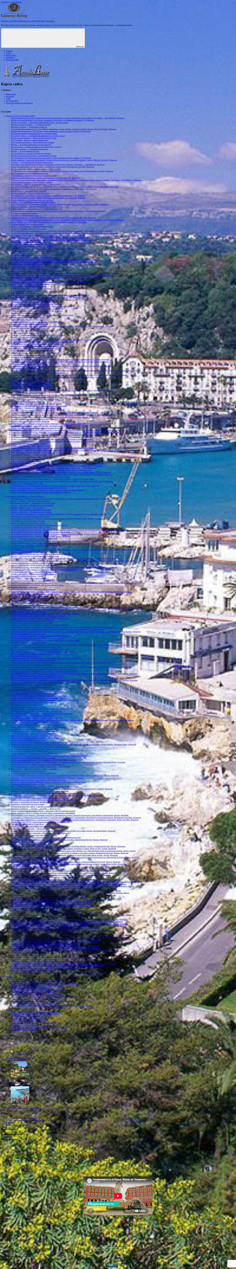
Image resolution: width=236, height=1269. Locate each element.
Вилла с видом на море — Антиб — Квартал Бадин (32, 258)
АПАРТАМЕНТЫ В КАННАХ (24, 1030)
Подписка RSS (12, 60)
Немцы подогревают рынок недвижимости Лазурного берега (36, 994)
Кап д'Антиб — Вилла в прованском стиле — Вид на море (35, 184)
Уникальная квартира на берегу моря (26, 600)
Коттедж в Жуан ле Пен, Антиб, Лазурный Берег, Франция (35, 244)
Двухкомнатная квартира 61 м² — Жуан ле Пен (30, 603)
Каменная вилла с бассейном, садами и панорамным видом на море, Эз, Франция (45, 178)
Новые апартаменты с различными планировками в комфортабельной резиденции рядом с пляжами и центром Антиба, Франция (65, 880)
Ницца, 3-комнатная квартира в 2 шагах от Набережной (34, 538)
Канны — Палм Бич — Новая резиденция (28, 955)
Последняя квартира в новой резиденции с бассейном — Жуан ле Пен (40, 767)
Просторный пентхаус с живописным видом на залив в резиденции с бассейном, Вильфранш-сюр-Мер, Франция (58, 629)
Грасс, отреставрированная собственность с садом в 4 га (34, 399)
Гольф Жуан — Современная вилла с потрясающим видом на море (39, 406)
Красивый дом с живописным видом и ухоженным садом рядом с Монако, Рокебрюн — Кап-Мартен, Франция (57, 164)
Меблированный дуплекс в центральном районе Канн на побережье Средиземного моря (48, 793)
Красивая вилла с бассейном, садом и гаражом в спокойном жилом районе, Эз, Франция (48, 196)
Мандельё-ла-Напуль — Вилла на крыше (28, 643)
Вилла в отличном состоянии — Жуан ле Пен (30, 457)
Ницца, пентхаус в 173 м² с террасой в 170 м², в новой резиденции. (39, 742)
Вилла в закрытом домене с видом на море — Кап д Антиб (35, 169)
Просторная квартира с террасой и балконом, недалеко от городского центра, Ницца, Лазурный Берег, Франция (58, 913)
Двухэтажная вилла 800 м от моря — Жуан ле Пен (32, 452)
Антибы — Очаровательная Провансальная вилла (32, 162)
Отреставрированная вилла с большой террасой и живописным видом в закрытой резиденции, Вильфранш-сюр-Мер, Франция (64, 233)
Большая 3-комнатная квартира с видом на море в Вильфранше (37, 725)
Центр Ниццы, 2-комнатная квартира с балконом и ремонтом (36, 678)
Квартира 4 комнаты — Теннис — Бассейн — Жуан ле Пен (36, 809)
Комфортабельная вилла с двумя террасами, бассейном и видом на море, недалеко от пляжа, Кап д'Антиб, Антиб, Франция (62, 390)
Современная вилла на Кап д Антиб (26, 401)
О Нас (8, 53)
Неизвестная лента (18, 1251)
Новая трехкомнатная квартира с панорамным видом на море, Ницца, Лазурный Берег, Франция (51, 902)
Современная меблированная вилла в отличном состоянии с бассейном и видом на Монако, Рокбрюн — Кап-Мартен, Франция (64, 273)
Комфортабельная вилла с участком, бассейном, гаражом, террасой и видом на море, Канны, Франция (54, 417)
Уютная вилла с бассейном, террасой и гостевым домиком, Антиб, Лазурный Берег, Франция (50, 437)
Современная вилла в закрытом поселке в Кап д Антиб (34, 355)
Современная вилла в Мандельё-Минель (28, 269)
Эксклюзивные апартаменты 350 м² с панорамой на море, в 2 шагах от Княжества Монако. (49, 756)
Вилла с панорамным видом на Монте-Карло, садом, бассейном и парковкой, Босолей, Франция (51, 240)
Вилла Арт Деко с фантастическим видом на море (32, 331)
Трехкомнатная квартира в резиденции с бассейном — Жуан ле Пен (39, 917)
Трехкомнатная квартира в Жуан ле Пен (27, 784)
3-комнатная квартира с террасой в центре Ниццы (32, 620)
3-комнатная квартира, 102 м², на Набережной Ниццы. (34, 773)
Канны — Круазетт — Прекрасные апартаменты (31, 512)
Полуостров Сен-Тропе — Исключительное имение (32, 142)
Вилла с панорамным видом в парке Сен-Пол (30, 419)
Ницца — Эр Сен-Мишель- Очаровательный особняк (33, 202)
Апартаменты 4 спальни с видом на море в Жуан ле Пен (34, 953)
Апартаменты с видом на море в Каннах (28, 521)
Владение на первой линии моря (24, 215)
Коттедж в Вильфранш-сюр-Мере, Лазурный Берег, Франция (36, 304)
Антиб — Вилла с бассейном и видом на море (30, 280)
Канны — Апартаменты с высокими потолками (31, 510)
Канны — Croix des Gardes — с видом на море (30, 284)
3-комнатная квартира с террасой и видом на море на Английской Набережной (44, 671)
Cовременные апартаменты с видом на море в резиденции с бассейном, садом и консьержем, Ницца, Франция (57, 541)
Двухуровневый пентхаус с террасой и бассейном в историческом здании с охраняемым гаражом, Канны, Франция (59, 499)
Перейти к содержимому (11, 2)
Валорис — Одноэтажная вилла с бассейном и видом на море (37, 335)
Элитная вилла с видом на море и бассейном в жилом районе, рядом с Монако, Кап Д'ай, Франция (52, 277)
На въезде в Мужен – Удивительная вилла (28, 229)
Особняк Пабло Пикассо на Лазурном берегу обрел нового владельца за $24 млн (45, 983)
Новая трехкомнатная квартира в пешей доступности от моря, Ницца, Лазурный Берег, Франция (51, 906)
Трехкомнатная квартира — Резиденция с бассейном (33, 589)
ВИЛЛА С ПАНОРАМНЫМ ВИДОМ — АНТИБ (32, 357)
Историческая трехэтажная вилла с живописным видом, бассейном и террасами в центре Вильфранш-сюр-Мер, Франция (62, 171)
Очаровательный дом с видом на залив (27, 224)
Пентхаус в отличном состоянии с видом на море (31, 802)
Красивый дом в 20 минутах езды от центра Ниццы (32, 386)
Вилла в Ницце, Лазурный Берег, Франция (29, 191)
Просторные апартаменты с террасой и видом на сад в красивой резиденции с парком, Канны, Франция (55, 534)
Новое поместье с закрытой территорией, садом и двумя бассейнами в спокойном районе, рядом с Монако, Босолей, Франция (64, 160)
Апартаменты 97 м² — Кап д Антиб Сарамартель (31, 687)
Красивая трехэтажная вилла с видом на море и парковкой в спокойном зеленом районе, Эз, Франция (53, 189)
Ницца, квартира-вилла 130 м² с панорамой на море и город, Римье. (39, 696)
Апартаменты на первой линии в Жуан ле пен (30, 516)
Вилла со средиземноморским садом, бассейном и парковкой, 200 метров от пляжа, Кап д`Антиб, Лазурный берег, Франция (63, 441)
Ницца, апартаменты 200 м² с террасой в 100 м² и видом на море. (38, 698)
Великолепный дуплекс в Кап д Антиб (27, 576)
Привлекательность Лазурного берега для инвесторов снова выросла (40, 981)
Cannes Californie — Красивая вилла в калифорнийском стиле (37, 209)
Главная (9, 51)
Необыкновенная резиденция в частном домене (31, 581)
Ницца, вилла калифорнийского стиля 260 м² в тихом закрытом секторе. (41, 306)
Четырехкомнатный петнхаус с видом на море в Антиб (34, 835)
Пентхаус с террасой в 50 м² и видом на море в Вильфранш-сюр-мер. (40, 625)
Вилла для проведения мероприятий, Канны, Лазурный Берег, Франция (41, 492)
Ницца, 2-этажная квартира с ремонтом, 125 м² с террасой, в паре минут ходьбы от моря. (48, 782)
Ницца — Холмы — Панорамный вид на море (30, 446)
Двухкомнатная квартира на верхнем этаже (29, 612)
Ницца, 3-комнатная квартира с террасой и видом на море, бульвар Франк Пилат (45, 787)
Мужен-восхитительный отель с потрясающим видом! (34, 156)
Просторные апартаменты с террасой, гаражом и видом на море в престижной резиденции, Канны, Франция (57, 519)
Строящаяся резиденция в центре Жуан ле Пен (30, 527)
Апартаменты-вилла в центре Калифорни (28, 771)
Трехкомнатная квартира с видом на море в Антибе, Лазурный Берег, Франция (44, 933)
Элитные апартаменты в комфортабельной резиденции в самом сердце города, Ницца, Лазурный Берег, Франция (58, 973)
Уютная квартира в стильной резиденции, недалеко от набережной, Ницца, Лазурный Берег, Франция (54, 897)
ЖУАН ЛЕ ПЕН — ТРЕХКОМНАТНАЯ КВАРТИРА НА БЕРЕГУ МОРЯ (42, 709)
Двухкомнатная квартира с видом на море (28, 707)
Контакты (10, 57)
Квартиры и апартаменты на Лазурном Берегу (25, 496)
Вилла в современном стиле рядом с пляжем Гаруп (32, 397)
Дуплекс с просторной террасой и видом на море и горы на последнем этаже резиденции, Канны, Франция (56, 795)
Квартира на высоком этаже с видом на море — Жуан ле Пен (36, 711)
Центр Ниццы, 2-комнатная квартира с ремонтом (31, 623)
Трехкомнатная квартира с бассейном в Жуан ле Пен (33, 758)
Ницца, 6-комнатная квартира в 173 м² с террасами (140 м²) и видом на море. (43, 811)
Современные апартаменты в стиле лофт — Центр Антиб (35, 594)
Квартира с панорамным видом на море (27, 804)
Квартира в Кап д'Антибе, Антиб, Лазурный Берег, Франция (36, 736)
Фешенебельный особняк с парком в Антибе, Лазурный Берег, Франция (41, 426)
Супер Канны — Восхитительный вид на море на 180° (34, 176)
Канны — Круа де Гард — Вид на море (27, 507)
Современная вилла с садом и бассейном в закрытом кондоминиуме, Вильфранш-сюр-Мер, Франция (53, 218)
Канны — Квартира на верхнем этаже (27, 552)
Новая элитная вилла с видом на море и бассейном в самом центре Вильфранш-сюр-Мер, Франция (52, 167)
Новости (9, 977)
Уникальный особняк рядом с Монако (27, 264)
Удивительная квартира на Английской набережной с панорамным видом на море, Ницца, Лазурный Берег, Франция (60, 930)
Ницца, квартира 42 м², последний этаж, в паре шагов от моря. (37, 585)
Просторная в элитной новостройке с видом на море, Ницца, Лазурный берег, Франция (48, 911)
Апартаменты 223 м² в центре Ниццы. (27, 705)
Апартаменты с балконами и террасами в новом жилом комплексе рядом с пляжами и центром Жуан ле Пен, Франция (61, 875)
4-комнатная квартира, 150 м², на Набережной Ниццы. (34, 694)
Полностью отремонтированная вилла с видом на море (34, 133)
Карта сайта (11, 55)
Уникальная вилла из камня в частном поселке (30, 302)
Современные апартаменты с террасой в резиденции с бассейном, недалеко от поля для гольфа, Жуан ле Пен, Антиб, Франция (64, 855)
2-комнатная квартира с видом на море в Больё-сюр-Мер (34, 729)
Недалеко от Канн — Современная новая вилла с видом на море (38, 136)
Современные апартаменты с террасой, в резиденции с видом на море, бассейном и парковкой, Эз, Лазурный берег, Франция (63, 964)
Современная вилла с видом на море (26, 368)
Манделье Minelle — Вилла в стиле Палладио (30, 193)
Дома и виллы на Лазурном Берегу (20, 116)
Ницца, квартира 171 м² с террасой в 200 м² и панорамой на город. (39, 833)
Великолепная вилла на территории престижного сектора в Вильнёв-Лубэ (42, 342)
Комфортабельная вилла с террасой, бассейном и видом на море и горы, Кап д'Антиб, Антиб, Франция (54, 413)
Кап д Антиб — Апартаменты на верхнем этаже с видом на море (38, 598)
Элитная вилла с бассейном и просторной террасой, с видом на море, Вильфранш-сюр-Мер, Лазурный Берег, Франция (61, 366)
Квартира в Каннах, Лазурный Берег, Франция (30, 844)
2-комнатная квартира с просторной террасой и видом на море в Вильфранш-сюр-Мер (47, 753)
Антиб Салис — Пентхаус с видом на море (29, 596)
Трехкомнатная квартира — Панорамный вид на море (33, 572)
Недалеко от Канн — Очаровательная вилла (29, 149)
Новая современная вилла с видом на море (29, 364)
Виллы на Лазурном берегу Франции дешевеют (31, 988)
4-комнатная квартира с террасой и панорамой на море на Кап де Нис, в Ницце (44, 800)
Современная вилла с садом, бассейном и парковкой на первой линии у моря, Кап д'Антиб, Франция (53, 468)
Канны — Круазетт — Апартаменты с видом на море (33, 574)
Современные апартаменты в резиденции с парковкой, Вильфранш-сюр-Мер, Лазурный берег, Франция (54, 942)
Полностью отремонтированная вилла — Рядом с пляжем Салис (38, 346)
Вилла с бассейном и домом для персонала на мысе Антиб (35, 428)
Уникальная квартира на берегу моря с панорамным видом (35, 543)
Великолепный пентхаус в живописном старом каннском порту (37, 868)
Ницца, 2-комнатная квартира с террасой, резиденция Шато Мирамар (40, 636)
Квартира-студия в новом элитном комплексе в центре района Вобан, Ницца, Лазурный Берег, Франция (55, 899)
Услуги (9, 1010)
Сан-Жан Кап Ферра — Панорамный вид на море (32, 251)
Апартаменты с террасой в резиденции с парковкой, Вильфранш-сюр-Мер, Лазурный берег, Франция (53, 961)
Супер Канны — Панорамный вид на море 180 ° (31, 388)
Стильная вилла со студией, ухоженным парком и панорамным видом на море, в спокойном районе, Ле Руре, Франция (61, 472)
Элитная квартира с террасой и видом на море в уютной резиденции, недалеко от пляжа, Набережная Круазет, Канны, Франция (65, 775)
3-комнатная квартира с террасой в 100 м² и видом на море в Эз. (38, 764)
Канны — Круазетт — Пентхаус (24, 587)
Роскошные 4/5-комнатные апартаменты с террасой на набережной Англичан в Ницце (47, 778)
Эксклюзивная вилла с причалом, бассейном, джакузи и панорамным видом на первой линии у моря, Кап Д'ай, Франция (62, 275)
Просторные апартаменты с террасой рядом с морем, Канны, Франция (40, 536)
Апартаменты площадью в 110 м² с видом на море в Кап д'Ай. (37, 718)
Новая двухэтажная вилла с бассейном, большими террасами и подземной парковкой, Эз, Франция (52, 120)
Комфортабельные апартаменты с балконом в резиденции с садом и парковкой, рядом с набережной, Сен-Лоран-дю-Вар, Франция (66, 891)
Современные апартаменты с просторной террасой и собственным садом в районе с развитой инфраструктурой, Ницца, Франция (65, 862)
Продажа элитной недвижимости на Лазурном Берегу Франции (28, 21)
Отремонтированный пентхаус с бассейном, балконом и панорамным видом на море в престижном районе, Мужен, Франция (64, 873)
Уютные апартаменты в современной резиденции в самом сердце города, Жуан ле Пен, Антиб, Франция (55, 928)
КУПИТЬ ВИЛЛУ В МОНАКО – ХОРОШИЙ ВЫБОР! (34, 1023)
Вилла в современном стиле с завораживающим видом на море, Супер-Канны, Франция (48, 198)
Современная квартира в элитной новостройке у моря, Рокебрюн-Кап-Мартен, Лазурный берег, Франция (55, 946)
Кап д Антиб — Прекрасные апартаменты (28, 578)
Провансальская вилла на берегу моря (27, 266)
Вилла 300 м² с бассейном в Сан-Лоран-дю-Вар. (31, 382)
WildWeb (118, 1261)
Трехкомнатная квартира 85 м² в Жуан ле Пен (30, 751)
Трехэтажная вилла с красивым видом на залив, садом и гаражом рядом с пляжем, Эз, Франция (51, 158)
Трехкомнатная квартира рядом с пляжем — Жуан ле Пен (35, 738)
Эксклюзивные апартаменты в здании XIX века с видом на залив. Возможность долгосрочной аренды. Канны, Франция (61, 789)
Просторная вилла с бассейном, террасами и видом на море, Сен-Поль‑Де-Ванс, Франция (48, 282)
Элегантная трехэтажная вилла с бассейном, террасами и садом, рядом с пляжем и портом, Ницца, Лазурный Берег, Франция (63, 129)
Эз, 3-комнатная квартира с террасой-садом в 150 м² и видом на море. (40, 747)
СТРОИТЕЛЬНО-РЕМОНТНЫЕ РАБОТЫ (29, 1019)
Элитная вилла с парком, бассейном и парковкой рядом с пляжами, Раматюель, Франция (48, 249)
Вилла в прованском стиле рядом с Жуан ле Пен (31, 384)
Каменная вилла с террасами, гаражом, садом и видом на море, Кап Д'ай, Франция (45, 297)
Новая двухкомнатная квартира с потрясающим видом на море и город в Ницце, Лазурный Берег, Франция (56, 966)
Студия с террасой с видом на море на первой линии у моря (36, 647)
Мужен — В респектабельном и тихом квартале (31, 145)
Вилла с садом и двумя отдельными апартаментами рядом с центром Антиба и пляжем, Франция (51, 439)
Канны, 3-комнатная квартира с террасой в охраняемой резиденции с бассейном (44, 700)
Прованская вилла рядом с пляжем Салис (28, 328)
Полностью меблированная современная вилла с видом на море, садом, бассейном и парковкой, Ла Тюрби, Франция (60, 359)
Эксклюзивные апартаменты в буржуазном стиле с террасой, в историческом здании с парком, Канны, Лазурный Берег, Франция (65, 558)
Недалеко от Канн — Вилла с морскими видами (31, 351)
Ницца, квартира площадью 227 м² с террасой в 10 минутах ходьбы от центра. (44, 760)
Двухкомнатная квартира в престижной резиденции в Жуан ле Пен (39, 525)
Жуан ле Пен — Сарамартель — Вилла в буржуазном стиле (36, 408)
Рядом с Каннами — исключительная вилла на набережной (36, 271)
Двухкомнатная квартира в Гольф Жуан (27, 824)
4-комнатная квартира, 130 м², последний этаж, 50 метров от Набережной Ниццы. (45, 614)
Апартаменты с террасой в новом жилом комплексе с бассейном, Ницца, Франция (45, 944)
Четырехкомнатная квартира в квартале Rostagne (31, 665)
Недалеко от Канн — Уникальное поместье (29, 127)
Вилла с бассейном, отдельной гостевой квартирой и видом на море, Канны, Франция (47, 490)
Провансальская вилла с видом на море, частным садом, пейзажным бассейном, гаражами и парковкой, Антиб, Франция (62, 481)
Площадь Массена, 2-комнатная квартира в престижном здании (37, 609)
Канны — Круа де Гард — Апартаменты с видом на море (35, 556)
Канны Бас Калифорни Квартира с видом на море (32, 842)
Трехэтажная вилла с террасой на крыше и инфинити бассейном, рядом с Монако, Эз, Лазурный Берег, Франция (58, 339)
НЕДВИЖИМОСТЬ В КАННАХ (25, 1025)
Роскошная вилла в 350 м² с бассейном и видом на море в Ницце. (38, 373)
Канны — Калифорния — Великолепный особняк (32, 227)
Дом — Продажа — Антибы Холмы (26, 461)
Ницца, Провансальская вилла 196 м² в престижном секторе (36, 404)
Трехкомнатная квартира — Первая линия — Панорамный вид (37, 638)
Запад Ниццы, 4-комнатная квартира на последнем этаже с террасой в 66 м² (42, 651)
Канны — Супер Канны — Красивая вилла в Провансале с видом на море (42, 315)
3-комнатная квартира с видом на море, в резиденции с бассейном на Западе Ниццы (46, 658)
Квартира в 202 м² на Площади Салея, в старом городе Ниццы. (37, 691)
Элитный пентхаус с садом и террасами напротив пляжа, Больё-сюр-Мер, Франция (46, 605)
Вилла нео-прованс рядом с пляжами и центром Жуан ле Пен (36, 311)
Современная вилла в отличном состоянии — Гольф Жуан (35, 322)
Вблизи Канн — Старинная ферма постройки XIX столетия (36, 147)
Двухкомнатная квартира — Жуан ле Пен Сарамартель (34, 733)
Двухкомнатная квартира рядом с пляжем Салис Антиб (34, 731)
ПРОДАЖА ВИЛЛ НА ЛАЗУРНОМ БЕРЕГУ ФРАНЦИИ (35, 1014)
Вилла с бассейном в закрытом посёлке (27, 393)
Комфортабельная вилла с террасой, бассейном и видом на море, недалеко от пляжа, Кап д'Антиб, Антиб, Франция (59, 362)
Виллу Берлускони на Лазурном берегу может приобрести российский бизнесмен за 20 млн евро (51, 1005)
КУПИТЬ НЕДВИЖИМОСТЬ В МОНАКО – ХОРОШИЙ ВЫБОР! (39, 1027)
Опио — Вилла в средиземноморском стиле (29, 324)
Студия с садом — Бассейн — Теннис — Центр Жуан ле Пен (36, 545)
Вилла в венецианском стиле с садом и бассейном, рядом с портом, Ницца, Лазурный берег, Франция (53, 448)
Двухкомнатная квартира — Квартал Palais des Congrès (34, 685)
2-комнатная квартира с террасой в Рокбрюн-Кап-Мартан (35, 722)
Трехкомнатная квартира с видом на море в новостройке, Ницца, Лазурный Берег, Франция (49, 895)
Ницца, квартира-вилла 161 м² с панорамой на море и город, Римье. (39, 727)
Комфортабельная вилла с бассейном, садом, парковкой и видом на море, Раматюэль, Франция (50, 131)
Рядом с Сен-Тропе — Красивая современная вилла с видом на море (39, 122)
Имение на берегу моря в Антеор (25, 293)
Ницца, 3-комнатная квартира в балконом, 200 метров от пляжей (38, 616)
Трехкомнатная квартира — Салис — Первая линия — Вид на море (39, 689)
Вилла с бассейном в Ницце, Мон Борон (28, 333)
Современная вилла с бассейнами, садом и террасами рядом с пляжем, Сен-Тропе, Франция (49, 238)
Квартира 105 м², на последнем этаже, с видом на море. (34, 702)
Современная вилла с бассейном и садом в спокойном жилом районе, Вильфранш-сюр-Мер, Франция (53, 260)
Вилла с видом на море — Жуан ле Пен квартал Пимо (33, 138)
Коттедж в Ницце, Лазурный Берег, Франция (30, 379)
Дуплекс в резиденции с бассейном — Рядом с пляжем (34, 959)
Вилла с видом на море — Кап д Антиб (27, 459)
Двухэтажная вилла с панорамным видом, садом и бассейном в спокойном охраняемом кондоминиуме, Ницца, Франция (61, 231)
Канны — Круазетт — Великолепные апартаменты (32, 505)
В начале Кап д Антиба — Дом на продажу (29, 455)
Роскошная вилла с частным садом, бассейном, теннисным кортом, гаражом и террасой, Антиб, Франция (55, 486)
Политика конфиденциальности (19, 103)
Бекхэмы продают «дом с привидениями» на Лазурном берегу (37, 986)
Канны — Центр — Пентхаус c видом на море (30, 501)
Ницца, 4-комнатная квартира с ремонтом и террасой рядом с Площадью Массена (45, 682)
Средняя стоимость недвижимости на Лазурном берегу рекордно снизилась (42, 1001)
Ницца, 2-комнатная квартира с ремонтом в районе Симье (35, 654)
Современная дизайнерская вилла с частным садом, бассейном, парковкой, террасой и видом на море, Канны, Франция (61, 415)
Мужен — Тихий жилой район (24, 337)
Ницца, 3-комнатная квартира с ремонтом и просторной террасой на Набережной (45, 640)
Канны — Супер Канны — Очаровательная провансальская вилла (39, 488)
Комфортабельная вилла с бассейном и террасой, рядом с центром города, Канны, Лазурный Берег (52, 479)
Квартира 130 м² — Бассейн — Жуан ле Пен (29, 829)
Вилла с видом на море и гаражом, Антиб (28, 444)
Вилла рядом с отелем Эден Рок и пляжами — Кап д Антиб (36, 344)
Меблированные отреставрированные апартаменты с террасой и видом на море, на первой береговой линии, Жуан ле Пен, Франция (67, 922)
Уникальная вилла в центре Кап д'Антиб (28, 242)
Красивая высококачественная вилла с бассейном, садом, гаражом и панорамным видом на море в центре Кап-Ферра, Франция (64, 187)
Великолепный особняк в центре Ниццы (28, 317)
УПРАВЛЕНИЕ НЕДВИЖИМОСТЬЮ (27, 1016)
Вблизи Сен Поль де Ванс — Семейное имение (31, 125)
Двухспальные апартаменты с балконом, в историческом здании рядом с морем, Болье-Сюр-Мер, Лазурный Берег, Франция (63, 663)
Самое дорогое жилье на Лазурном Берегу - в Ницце (33, 999)
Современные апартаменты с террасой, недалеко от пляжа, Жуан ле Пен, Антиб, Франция (49, 926)
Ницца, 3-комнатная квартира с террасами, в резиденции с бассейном (40, 649)
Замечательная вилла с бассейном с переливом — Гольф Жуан (37, 308)
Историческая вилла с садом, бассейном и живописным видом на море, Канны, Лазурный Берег (51, 470)
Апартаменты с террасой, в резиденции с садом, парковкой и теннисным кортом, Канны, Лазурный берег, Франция (59, 871)
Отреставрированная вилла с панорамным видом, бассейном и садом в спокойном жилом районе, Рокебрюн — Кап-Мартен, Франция (67, 118)
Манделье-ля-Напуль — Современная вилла (29, 173)
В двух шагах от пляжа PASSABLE (25, 291)
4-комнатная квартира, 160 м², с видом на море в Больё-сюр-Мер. (38, 806)
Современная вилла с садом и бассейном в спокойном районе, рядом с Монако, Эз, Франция (50, 295)
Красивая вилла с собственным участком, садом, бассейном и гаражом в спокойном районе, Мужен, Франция (57, 435)
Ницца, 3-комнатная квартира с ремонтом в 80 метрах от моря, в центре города (44, 669)
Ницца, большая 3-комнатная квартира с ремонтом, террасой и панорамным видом (46, 837)
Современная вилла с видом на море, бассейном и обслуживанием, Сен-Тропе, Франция (48, 235)
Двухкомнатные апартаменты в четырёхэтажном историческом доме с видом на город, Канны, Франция (55, 888)
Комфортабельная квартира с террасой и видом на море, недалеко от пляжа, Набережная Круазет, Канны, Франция (59, 840)
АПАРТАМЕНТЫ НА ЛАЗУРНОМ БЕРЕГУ (30, 1021)
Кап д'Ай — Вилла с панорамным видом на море (31, 410)
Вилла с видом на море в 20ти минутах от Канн (31, 289)
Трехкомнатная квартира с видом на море (28, 634)
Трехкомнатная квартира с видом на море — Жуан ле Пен (35, 908)
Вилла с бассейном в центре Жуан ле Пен (28, 320)
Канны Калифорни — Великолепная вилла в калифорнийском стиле (40, 207)
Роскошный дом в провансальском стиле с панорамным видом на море (40, 477)
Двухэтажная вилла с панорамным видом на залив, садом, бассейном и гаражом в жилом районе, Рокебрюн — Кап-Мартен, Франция (67, 220)
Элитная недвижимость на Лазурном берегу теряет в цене (35, 1003)
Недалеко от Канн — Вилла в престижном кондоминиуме (35, 353)
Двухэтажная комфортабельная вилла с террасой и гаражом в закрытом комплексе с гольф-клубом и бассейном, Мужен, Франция (65, 430)
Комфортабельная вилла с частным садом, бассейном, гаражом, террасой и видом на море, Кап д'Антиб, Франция (59, 463)
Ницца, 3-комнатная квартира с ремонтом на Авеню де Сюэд (36, 676)
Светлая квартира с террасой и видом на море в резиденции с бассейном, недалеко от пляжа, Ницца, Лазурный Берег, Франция (64, 950)
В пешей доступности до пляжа (24, 213)
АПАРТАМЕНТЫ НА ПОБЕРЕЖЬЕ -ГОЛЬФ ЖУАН (33, 565)
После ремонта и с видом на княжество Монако (31, 153)
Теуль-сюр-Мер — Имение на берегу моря (28, 286)
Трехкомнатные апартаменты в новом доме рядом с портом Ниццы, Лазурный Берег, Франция (50, 904)
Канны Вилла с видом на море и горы (27, 483)
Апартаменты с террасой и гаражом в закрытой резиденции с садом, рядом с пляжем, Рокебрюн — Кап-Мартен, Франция (62, 627)
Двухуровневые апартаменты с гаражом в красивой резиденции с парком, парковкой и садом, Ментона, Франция (58, 514)
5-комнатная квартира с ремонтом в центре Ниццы (32, 716)
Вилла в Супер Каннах (20, 253)
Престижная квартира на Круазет (25, 656)
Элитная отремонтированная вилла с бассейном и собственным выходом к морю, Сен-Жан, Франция (53, 262)
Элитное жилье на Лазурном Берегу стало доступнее (33, 992)
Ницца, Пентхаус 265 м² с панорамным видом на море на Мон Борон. (40, 822)
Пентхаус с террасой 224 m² (22, 547)
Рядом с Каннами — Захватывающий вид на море (32, 200)
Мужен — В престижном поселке (25, 151)
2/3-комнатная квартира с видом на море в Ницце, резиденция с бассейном (42, 749)
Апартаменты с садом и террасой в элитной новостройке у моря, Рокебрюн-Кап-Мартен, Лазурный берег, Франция (59, 957)
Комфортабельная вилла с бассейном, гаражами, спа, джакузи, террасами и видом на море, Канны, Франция (56, 466)
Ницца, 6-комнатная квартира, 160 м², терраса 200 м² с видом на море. (40, 618)
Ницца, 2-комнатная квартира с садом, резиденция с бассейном (37, 826)
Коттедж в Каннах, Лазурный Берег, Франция (30, 421)
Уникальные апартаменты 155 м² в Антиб (28, 740)
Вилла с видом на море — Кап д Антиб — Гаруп (31, 182)
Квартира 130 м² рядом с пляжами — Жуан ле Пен (32, 970)
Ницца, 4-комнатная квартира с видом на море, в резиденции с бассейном (42, 554)
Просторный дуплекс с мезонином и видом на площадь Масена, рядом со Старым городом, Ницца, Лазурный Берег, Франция (64, 567)
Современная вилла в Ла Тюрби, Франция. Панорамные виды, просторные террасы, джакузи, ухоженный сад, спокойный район (65, 432)
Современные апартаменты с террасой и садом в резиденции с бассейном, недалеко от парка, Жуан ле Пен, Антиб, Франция (63, 849)
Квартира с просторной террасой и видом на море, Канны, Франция (39, 791)
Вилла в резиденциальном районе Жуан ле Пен (31, 313)
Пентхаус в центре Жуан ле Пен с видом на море (31, 866)
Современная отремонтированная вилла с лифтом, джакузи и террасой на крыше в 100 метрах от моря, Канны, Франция (61, 475)
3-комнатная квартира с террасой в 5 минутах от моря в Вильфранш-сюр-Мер (43, 569)
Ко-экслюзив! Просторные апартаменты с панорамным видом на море (40, 532)
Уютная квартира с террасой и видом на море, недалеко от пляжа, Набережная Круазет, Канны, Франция (55, 948)
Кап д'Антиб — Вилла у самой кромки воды (29, 140)
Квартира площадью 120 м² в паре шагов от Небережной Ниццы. (38, 780)
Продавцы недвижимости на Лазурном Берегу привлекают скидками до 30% (43, 979)
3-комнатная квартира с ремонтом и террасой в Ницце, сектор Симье (40, 798)
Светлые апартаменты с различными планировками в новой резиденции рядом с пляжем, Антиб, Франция (56, 939)
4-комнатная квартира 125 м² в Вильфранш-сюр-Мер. (33, 660)
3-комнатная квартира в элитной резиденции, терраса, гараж (36, 563)
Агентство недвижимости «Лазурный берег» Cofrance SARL (36, 1012)
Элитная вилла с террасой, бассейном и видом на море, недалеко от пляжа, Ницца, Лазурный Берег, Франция (57, 377)
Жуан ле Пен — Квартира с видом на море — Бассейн (33, 769)
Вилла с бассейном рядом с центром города (29, 255)
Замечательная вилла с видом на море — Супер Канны (34, 300)
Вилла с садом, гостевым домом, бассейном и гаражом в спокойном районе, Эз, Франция (48, 222)
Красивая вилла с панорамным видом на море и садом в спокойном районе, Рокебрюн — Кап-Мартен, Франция (58, 211)
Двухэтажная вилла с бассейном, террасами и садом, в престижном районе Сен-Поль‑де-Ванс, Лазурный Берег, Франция (62, 326)
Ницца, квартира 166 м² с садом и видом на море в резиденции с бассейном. (43, 813)
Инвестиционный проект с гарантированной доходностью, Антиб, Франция (43, 877)
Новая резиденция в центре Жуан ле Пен (28, 523)
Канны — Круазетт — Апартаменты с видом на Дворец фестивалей (39, 860)
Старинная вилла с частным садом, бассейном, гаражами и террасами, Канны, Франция (48, 424)
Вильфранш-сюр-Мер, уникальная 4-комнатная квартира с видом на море (42, 713)
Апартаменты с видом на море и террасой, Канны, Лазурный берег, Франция (43, 968)
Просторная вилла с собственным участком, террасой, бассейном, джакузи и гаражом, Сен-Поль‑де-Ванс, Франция (59, 204)
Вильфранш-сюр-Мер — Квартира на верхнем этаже (33, 503)
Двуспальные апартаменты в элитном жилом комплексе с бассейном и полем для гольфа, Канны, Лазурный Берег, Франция (63, 831)
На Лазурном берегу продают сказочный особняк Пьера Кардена (38, 990)
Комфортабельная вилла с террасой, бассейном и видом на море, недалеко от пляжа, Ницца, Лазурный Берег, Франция (61, 395)
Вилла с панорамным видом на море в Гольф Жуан (32, 246)
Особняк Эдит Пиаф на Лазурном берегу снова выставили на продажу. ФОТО (44, 997)
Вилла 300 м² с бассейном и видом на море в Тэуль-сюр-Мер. (36, 348)
